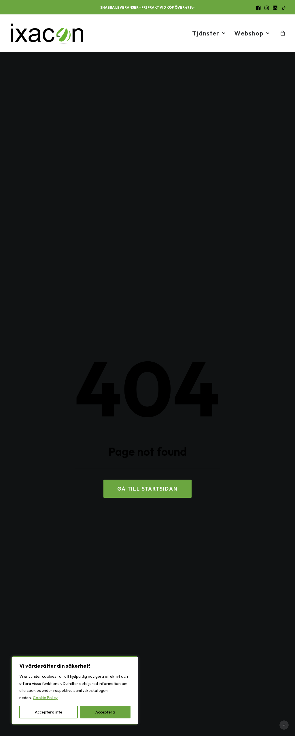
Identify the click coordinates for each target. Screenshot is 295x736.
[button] (258, 8)
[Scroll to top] (284, 724)
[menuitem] (258, 8)
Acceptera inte (48, 712)
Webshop (249, 33)
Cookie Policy (45, 697)
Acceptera (105, 712)
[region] (75, 690)
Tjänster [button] (206, 33)
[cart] (283, 33)
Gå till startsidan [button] (147, 488)
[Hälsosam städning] (47, 33)
